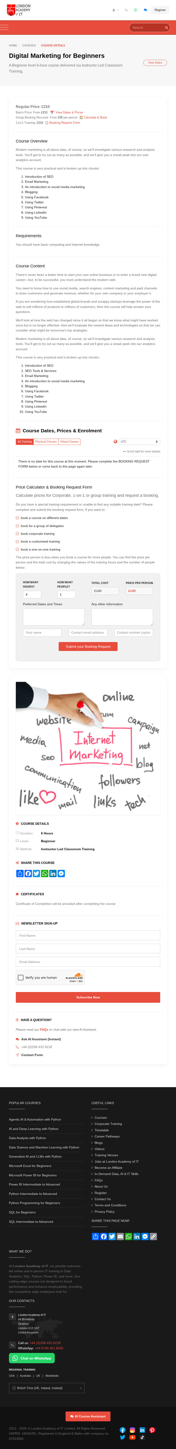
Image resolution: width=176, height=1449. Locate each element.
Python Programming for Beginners (34, 1203)
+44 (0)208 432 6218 (45, 1343)
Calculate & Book (95, 117)
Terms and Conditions (110, 1205)
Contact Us (103, 1199)
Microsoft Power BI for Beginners (33, 1175)
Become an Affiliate (108, 1167)
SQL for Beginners (22, 1212)
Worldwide (52, 1375)
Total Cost (99, 583)
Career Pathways (107, 1136)
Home (13, 45)
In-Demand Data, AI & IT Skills (116, 1174)
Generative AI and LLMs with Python (35, 1156)
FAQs (44, 1029)
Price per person (139, 583)
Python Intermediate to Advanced (33, 1194)
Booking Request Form (65, 122)
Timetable (102, 1130)
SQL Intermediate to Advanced (31, 1221)
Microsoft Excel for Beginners (30, 1166)
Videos (99, 1149)
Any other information (107, 604)
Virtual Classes (69, 441)
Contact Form (32, 1055)
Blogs (99, 1143)
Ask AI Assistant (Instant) (41, 1039)
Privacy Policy (105, 1211)
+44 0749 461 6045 (49, 1348)
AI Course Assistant (90, 1416)
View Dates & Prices (69, 112)
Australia (25, 1375)
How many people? (65, 584)
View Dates (155, 62)
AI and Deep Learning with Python (33, 1129)
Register (160, 10)
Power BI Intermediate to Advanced (34, 1184)
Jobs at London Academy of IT (117, 1161)
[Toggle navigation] (4, 27)
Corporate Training (108, 1124)
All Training (25, 441)
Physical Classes (46, 441)
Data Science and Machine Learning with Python (44, 1147)
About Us (101, 1186)
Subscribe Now (88, 997)
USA (12, 1375)
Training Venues (106, 1155)
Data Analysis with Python (27, 1138)
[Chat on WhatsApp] (32, 1358)
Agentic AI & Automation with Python (35, 1119)
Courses (29, 45)
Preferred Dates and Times (42, 604)
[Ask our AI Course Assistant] (146, 10)
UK (38, 1375)
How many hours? (30, 584)
